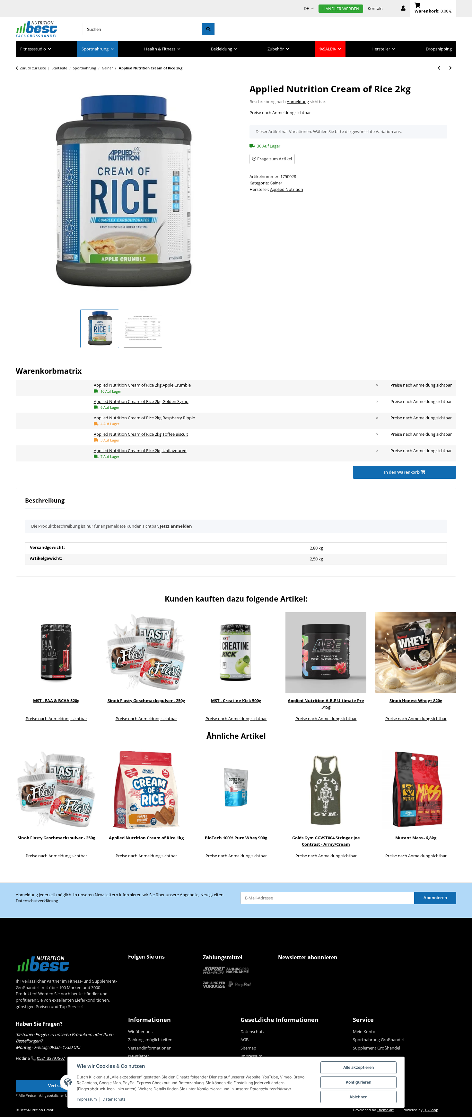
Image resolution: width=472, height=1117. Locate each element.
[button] (403, 9)
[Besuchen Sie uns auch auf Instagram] (146, 969)
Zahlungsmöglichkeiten (150, 1039)
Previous (25, 667)
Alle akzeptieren (358, 1067)
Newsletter (138, 1056)
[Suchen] (208, 29)
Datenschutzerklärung (37, 901)
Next (447, 667)
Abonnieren (435, 897)
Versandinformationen (149, 1048)
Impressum (87, 1099)
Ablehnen (358, 1097)
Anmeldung (298, 101)
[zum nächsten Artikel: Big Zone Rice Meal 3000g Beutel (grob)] (450, 68)
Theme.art (385, 1110)
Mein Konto (364, 1031)
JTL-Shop (431, 1110)
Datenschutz (114, 1099)
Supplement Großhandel (376, 1048)
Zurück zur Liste (33, 68)
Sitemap (248, 1048)
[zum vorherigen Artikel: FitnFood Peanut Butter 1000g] (439, 68)
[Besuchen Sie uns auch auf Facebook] (134, 969)
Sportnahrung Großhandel (378, 1039)
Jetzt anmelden (176, 526)
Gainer (276, 183)
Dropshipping (439, 49)
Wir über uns (140, 1031)
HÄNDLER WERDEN (340, 9)
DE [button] (306, 8)
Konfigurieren (358, 1082)
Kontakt (375, 8)
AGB (244, 1039)
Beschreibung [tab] (45, 500)
